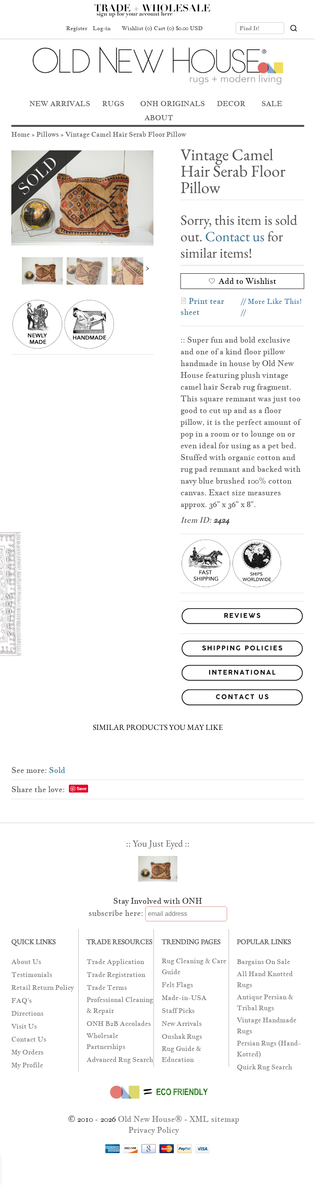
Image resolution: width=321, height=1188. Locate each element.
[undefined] (82, 198)
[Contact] (157, 698)
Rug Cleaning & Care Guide (194, 966)
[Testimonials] (242, 624)
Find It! (250, 28)
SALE (271, 103)
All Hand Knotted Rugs (265, 979)
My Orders (27, 1052)
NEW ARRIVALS (59, 103)
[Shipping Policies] (157, 650)
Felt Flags (177, 985)
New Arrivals (182, 1024)
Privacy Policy (153, 1130)
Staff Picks (178, 1011)
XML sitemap (214, 1119)
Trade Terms (107, 988)
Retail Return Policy (42, 988)
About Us (26, 962)
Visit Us (24, 1026)
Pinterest (37, 28)
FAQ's (21, 1001)
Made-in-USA (184, 998)
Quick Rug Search (264, 1067)
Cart (178, 28)
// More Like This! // (271, 307)
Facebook (23, 28)
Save (82, 788)
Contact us (235, 236)
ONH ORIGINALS (172, 103)
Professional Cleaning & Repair (120, 1005)
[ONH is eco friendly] (157, 1100)
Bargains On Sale (263, 962)
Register (76, 28)
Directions (27, 1013)
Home (20, 134)
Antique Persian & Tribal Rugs (265, 1002)
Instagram (52, 28)
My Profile (27, 1065)
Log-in (101, 28)
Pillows (47, 134)
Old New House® (150, 1119)
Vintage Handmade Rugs (266, 1025)
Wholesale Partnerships (106, 1041)
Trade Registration (116, 975)
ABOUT (158, 117)
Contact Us (28, 1039)
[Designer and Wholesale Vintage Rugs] (156, 15)
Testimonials (31, 975)
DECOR (231, 103)
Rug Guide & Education (181, 1054)
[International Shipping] (157, 674)
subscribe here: (115, 913)
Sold (57, 770)
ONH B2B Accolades (119, 1024)
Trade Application (115, 962)
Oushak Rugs (182, 1037)
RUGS (113, 103)
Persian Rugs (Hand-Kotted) (269, 1048)
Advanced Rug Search (120, 1060)
